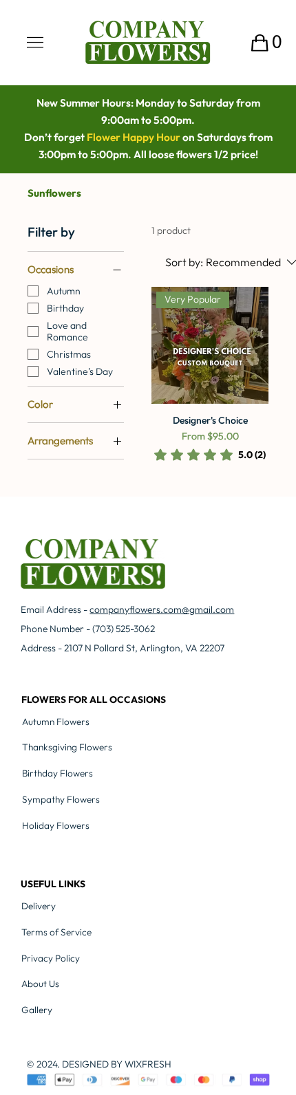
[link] (210, 454)
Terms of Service (56, 932)
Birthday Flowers (57, 773)
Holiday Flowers (55, 825)
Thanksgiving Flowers (67, 747)
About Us (40, 983)
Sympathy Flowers (61, 799)
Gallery (36, 1010)
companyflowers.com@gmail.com (161, 609)
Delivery (38, 906)
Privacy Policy (50, 958)
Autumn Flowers (55, 721)
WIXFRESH (148, 1064)
